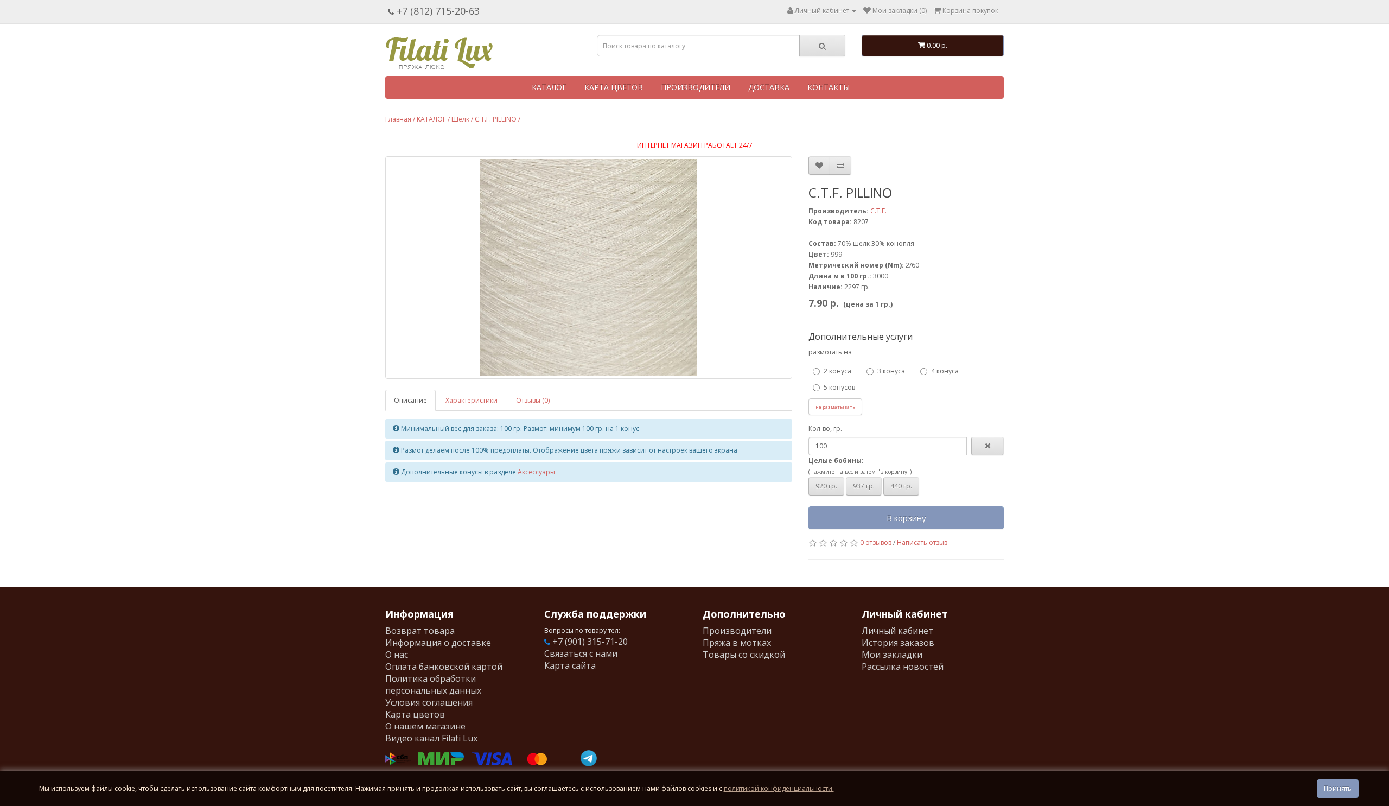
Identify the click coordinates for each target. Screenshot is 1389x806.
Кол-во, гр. (825, 428)
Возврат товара (420, 631)
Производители (737, 631)
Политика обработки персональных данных (433, 684)
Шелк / (462, 119)
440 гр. (901, 486)
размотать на (830, 352)
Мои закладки (892, 655)
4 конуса (945, 371)
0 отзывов (875, 542)
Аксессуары (536, 472)
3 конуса (891, 371)
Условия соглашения (429, 702)
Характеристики (471, 400)
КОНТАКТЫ (828, 87)
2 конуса (837, 371)
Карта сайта (570, 665)
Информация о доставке (438, 643)
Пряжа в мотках (737, 643)
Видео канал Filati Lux (431, 738)
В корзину (906, 517)
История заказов (898, 643)
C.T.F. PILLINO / (497, 119)
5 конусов (839, 387)
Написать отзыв (922, 542)
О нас (396, 655)
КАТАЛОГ (549, 87)
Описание (410, 400)
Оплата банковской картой (443, 666)
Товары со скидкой (744, 655)
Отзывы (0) (533, 400)
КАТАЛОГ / (433, 119)
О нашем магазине (425, 726)
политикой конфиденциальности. (779, 788)
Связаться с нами (580, 653)
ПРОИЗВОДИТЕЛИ (695, 87)
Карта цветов (415, 714)
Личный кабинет (897, 631)
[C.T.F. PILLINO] (588, 267)
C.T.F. (878, 210)
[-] (987, 446)
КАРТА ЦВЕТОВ (613, 87)
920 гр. (826, 486)
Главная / (400, 119)
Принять (1338, 788)
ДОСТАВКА (768, 87)
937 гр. (864, 486)
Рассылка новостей (903, 666)
